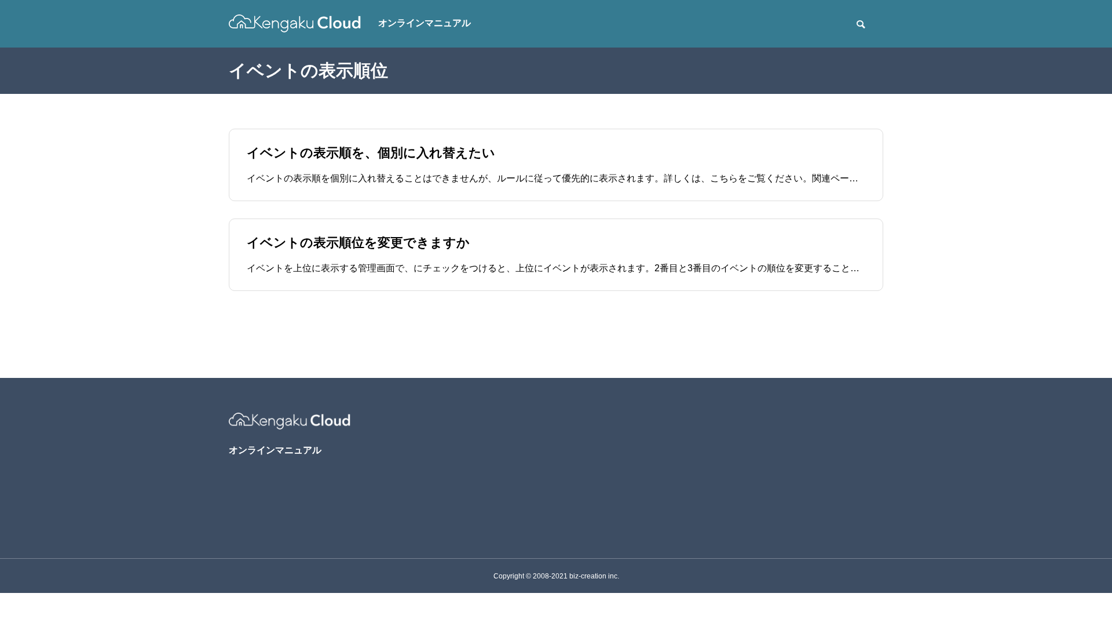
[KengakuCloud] (295, 23)
